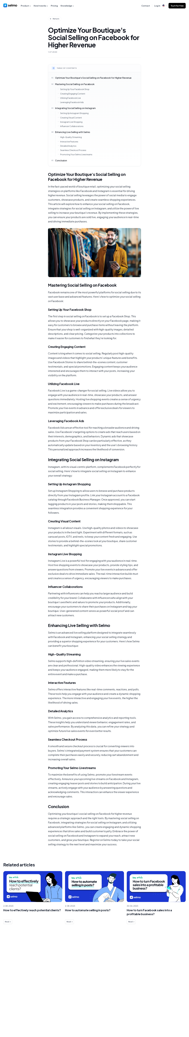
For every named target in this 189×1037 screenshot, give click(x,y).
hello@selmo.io (177, 957)
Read (7, 922)
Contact (145, 5)
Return (56, 19)
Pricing (54, 5)
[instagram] (177, 1022)
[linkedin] (171, 1022)
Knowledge (66, 5)
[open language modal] (164, 5)
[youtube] (183, 1022)
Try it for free (177, 5)
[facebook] (166, 1022)
